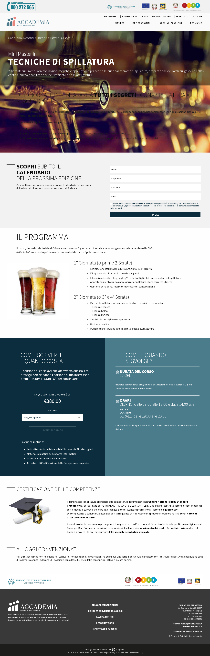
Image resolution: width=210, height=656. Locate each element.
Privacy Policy (114, 653)
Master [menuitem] (120, 23)
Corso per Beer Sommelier (81, 528)
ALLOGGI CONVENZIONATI (105, 605)
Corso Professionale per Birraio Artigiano (174, 524)
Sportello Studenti (105, 628)
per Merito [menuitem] (168, 16)
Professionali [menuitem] (142, 23)
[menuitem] (111, 16)
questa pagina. (124, 559)
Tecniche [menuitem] (196, 23)
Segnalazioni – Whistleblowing (187, 631)
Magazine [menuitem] (197, 16)
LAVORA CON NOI (105, 616)
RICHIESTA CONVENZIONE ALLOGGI (105, 610)
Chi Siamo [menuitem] (145, 16)
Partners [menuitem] (156, 16)
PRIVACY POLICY (180, 623)
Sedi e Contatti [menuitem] (183, 16)
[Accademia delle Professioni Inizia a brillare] (28, 21)
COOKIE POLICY (195, 623)
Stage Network (105, 622)
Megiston (120, 649)
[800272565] (21, 6)
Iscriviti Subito (52, 430)
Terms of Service (131, 653)
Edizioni (52, 410)
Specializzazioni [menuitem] (170, 23)
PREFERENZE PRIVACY (192, 626)
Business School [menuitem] (130, 16)
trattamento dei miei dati (137, 203)
